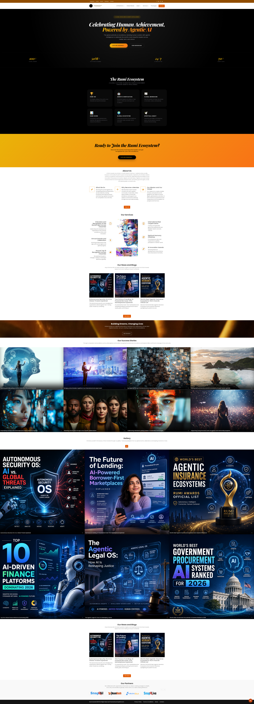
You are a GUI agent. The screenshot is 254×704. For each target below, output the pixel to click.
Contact (112, 1)
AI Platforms (119, 6)
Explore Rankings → (118, 45)
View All (127, 207)
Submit (101, 1)
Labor (138, 6)
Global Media (130, 6)
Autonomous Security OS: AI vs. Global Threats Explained (100, 300)
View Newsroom (137, 45)
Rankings (107, 1)
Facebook (92, 1)
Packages (154, 6)
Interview (162, 6)
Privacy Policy (138, 702)
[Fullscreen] (246, 663)
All (126, 446)
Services (145, 6)
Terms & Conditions (148, 702)
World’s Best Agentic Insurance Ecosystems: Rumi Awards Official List (151, 301)
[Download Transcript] (248, 663)
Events (97, 1)
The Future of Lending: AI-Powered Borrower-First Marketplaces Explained (124, 301)
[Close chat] (250, 663)
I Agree (239, 697)
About (156, 702)
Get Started (126, 333)
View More (127, 316)
